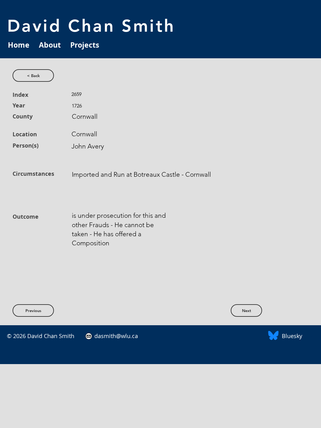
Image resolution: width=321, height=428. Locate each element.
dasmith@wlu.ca (115, 336)
